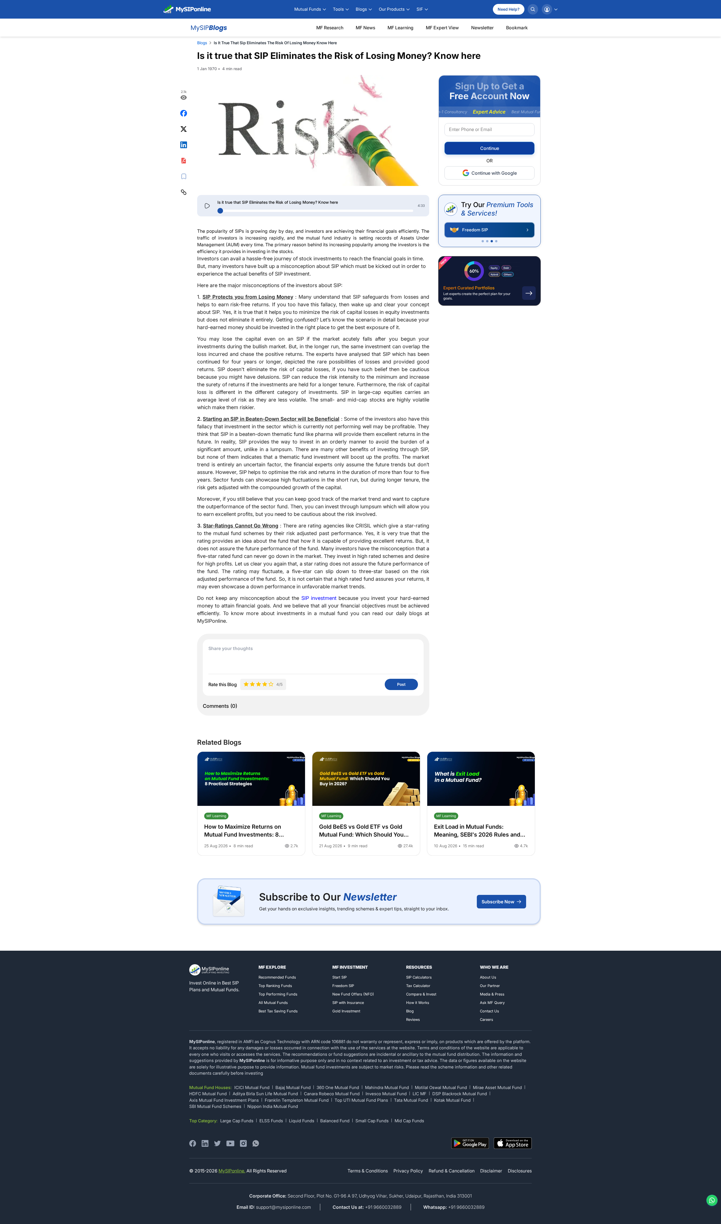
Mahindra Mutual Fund (387, 1087)
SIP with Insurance (348, 1002)
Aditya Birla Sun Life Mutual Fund (265, 1093)
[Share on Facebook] (183, 113)
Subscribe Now (498, 901)
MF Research (329, 27)
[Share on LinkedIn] (183, 144)
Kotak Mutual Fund (452, 1100)
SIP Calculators (419, 977)
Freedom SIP (343, 985)
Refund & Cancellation (452, 1171)
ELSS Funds (271, 1120)
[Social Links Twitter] (217, 1143)
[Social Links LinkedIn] (205, 1143)
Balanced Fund (335, 1120)
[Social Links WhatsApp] (255, 1143)
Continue (489, 148)
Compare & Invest (421, 994)
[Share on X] (183, 129)
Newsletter (482, 27)
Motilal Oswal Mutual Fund (441, 1087)
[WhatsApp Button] (710, 1200)
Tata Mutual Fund (411, 1100)
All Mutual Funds (273, 1002)
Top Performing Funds (278, 994)
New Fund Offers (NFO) (353, 994)
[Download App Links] (470, 1143)
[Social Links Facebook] (192, 1143)
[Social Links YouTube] (230, 1143)
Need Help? (509, 9)
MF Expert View (442, 27)
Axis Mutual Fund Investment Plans (224, 1100)
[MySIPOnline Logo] (187, 9)
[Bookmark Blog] (183, 176)
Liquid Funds (301, 1120)
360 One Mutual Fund (338, 1087)
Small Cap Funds (372, 1120)
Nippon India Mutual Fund (272, 1106)
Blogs (202, 42)
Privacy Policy (408, 1171)
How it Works (417, 1002)
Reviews (413, 1019)
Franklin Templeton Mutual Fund (297, 1100)
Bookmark (517, 27)
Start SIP (339, 977)
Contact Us (489, 1011)
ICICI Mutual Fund (252, 1087)
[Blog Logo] (208, 27)
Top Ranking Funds (275, 985)
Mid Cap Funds (409, 1120)
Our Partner (490, 985)
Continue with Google (494, 173)
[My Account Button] (549, 9)
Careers (486, 1019)
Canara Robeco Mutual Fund (332, 1093)
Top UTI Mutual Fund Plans (361, 1100)
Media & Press (492, 994)
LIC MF (419, 1093)
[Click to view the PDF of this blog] (183, 160)
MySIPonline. (232, 1171)
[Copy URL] (183, 192)
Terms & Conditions (368, 1171)
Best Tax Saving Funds (278, 1011)
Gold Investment (346, 1011)
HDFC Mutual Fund (208, 1093)
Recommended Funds (277, 977)
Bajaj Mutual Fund (293, 1087)
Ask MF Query (492, 1002)
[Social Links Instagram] (243, 1143)
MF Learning (400, 27)
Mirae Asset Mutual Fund (497, 1087)
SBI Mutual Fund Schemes (215, 1106)
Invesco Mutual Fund (386, 1093)
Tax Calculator (418, 985)
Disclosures (520, 1171)
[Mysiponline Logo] (209, 969)
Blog (410, 1011)
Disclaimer (491, 1171)
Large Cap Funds (236, 1120)
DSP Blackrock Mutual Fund (459, 1093)
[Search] (532, 9)
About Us (488, 977)
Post (401, 684)
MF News (365, 27)
